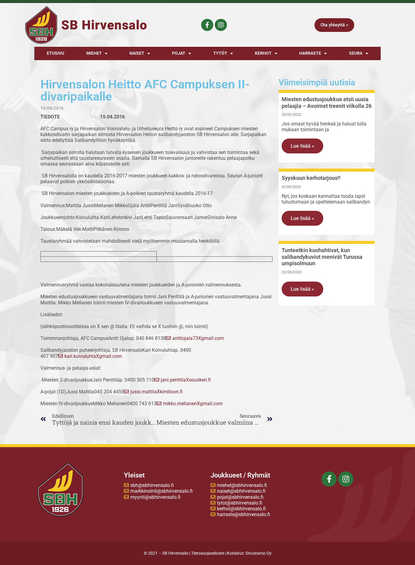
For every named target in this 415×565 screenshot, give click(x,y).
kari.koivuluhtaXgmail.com (93, 356)
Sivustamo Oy (258, 553)
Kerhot (263, 53)
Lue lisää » (302, 146)
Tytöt (220, 53)
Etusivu (55, 53)
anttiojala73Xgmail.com (198, 338)
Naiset (136, 53)
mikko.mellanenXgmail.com (193, 403)
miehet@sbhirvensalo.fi (242, 485)
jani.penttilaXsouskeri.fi (186, 380)
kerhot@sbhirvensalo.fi (241, 509)
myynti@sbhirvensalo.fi (155, 497)
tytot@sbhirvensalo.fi (239, 503)
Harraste (310, 53)
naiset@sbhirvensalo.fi (241, 491)
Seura (355, 53)
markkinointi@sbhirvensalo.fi (161, 491)
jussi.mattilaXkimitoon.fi (156, 392)
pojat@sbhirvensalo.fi (240, 497)
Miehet (94, 53)
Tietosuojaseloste (207, 553)
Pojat (178, 53)
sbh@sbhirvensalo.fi (152, 485)
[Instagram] (221, 25)
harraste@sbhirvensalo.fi (243, 514)
